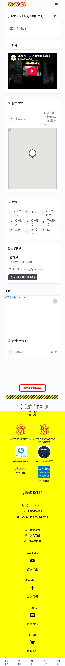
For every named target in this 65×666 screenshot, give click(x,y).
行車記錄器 (51, 222)
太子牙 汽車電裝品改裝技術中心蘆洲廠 (44, 440)
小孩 (33, 212)
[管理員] (53, 335)
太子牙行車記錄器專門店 (21, 438)
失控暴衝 (19, 352)
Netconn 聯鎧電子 (44, 461)
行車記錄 (34, 231)
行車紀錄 (34, 222)
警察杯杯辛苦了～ (18, 340)
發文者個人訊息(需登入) (23, 277)
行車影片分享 (19, 213)
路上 (49, 230)
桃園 (17, 230)
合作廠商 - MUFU (21, 461)
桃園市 (23, 28)
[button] (56, 4)
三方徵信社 (44, 481)
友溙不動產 (21, 472)
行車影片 (18, 222)
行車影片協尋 (51, 213)
